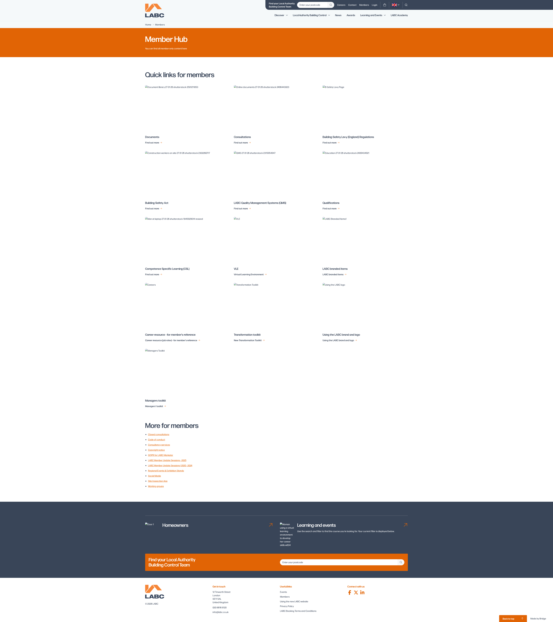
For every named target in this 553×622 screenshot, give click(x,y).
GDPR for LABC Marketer (160, 455)
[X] (356, 592)
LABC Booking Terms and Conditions (298, 610)
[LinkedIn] (362, 592)
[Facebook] (349, 592)
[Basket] (384, 4)
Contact (352, 4)
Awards (351, 15)
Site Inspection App (157, 480)
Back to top (508, 618)
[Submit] (330, 5)
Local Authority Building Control (309, 15)
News (338, 15)
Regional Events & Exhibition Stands (166, 470)
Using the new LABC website (294, 601)
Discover (279, 15)
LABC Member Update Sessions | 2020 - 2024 (170, 465)
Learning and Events (371, 15)
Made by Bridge (538, 618)
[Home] (156, 10)
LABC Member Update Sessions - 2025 (167, 460)
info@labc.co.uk (221, 612)
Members (364, 4)
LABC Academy (399, 15)
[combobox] (406, 5)
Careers (341, 4)
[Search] (406, 5)
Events (283, 591)
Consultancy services (159, 444)
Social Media (154, 475)
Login (374, 4)
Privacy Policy (287, 606)
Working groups (156, 486)
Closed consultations (158, 434)
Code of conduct (156, 439)
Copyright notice (156, 449)
